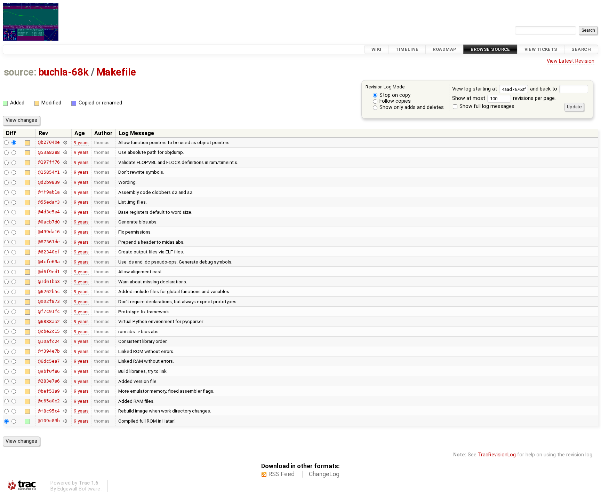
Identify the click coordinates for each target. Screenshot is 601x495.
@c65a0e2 (49, 400)
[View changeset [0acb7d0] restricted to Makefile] (65, 222)
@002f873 (49, 301)
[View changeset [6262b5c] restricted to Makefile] (65, 291)
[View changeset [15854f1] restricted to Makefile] (65, 172)
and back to (544, 89)
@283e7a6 (49, 381)
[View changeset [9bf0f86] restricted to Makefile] (65, 371)
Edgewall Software (78, 489)
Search (581, 49)
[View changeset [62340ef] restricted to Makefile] (65, 251)
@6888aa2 (49, 321)
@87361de (49, 241)
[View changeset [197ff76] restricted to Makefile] (65, 162)
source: (20, 72)
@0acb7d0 (49, 222)
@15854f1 (49, 172)
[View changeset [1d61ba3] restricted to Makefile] (65, 281)
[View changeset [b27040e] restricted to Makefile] (65, 142)
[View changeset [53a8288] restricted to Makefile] (65, 152)
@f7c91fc (49, 311)
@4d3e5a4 (49, 211)
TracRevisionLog (497, 455)
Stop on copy (394, 95)
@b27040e (49, 142)
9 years (81, 142)
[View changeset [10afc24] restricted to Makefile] (65, 341)
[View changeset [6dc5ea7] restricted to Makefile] (65, 361)
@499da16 (49, 231)
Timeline (406, 49)
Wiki (376, 49)
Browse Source (490, 49)
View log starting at (475, 89)
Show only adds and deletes (411, 107)
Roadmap (444, 49)
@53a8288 (49, 152)
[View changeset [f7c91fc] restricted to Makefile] (65, 311)
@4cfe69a (49, 261)
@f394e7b (49, 351)
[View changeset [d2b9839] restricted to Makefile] (65, 182)
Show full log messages (486, 106)
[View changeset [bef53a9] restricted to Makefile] (65, 391)
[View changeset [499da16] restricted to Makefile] (65, 231)
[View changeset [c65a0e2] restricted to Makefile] (65, 400)
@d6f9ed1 (49, 271)
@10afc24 (49, 341)
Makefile (116, 72)
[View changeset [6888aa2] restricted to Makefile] (65, 321)
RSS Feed (282, 474)
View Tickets (541, 49)
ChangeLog (324, 474)
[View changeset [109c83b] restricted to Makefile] (65, 420)
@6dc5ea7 (49, 361)
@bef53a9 (49, 391)
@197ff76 (49, 162)
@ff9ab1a (49, 192)
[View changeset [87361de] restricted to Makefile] (65, 241)
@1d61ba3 (49, 281)
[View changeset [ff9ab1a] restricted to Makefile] (65, 192)
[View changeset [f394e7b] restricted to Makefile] (65, 351)
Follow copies (394, 101)
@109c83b (49, 420)
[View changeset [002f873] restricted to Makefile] (65, 301)
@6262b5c (49, 291)
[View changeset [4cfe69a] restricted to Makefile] (65, 261)
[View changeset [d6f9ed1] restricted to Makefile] (65, 271)
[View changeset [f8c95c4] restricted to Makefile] (65, 411)
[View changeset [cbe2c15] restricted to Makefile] (65, 331)
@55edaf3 (49, 202)
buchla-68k (63, 72)
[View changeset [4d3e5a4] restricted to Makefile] (65, 211)
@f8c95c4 (49, 411)
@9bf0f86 (49, 371)
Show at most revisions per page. (504, 98)
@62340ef (49, 251)
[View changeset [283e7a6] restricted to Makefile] (65, 381)
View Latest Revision (570, 61)
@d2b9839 (49, 182)
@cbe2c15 (49, 331)
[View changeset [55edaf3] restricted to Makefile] (65, 202)
